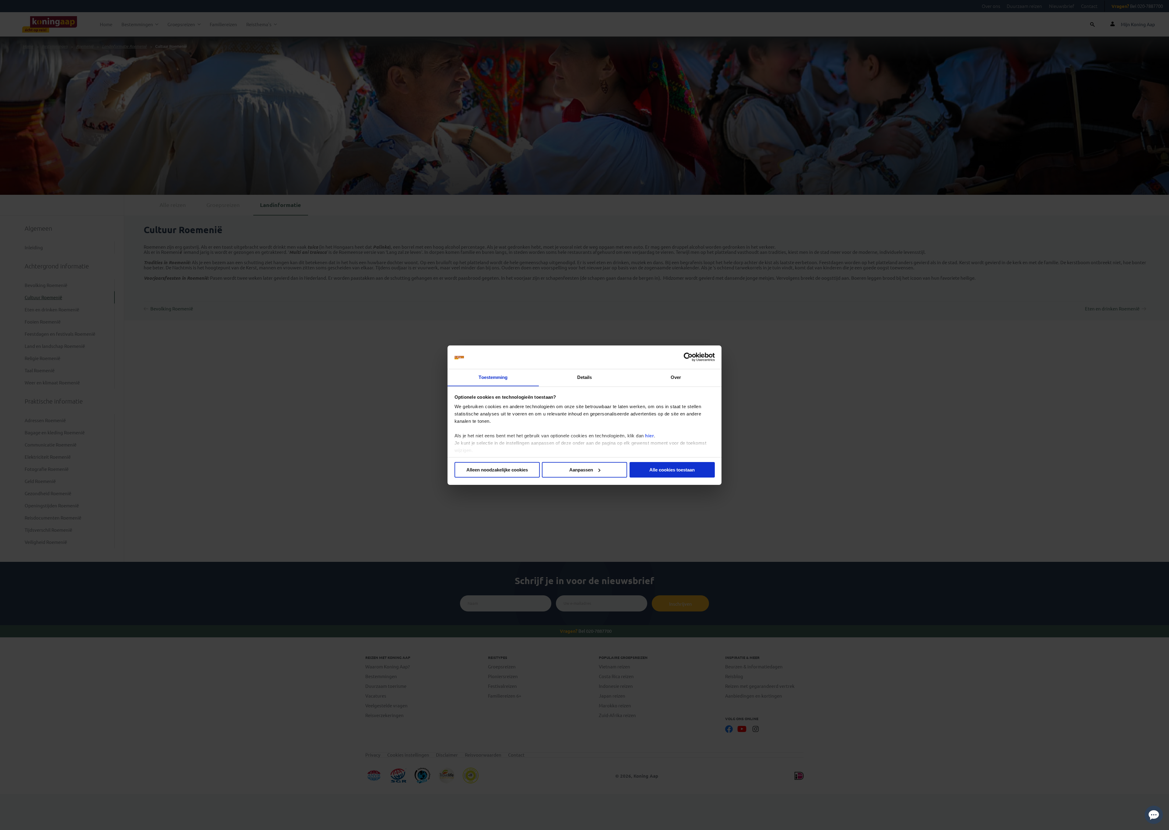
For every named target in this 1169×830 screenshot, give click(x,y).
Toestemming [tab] (493, 377)
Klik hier (617, 824)
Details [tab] (584, 377)
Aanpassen (581, 469)
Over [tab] (676, 377)
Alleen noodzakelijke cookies (497, 469)
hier (649, 435)
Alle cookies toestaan (672, 469)
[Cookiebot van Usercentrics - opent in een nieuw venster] (688, 357)
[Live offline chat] (1154, 815)
